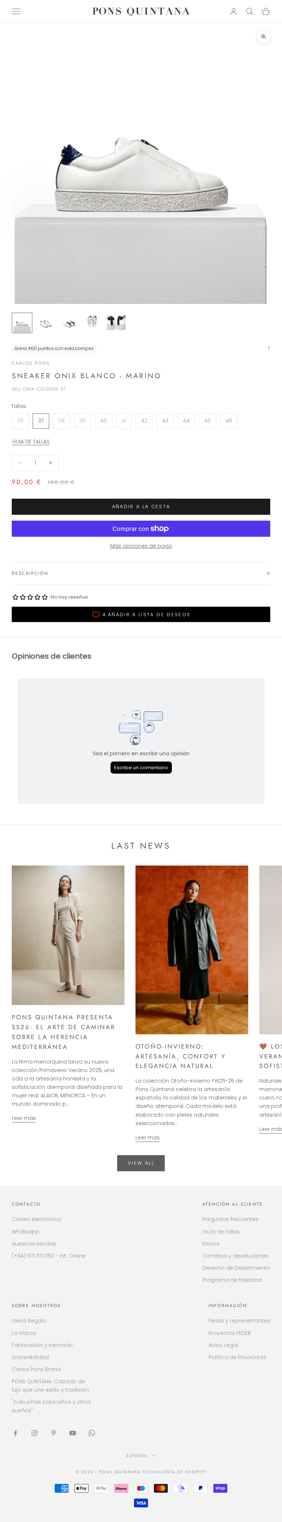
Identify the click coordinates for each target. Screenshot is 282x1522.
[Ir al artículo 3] (69, 323)
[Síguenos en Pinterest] (53, 1433)
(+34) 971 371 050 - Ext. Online (49, 1255)
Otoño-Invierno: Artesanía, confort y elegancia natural (180, 1056)
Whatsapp (25, 1231)
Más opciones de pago (141, 546)
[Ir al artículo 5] (116, 323)
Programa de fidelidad (232, 1280)
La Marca (24, 1333)
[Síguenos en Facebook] (15, 1433)
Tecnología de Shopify (174, 1472)
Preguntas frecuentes (230, 1219)
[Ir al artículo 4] (92, 323)
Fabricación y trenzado (42, 1345)
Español (137, 1456)
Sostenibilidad (30, 1357)
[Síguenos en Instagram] (34, 1433)
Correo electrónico (36, 1219)
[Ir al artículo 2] (45, 323)
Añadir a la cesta (141, 506)
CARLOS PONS (31, 363)
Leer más (24, 1118)
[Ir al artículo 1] (22, 323)
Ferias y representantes (239, 1320)
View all (141, 1163)
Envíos (211, 1243)
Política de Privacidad (237, 1357)
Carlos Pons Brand (36, 1369)
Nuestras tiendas (34, 1243)
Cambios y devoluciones (235, 1255)
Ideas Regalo (29, 1320)
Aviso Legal (223, 1345)
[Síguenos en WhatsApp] (91, 1433)
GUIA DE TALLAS (31, 441)
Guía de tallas (221, 1231)
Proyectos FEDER (230, 1333)
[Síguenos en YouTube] (72, 1433)
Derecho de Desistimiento (236, 1268)
